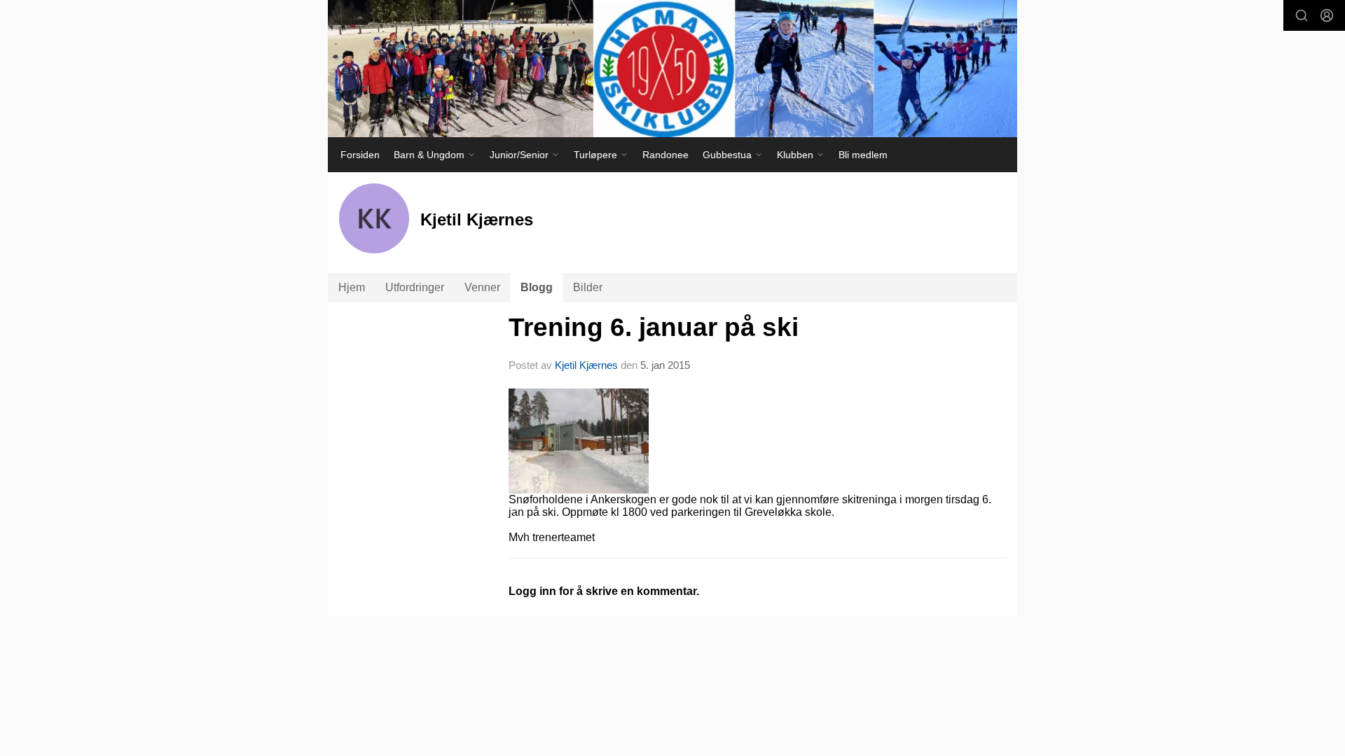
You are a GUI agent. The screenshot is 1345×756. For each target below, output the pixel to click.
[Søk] (1301, 15)
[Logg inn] (1326, 15)
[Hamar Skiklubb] (672, 68)
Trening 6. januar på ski (654, 327)
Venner (482, 287)
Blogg (536, 287)
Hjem (351, 287)
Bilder (587, 287)
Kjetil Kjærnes (586, 365)
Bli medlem (863, 154)
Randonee (665, 154)
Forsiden (360, 154)
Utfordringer (414, 287)
